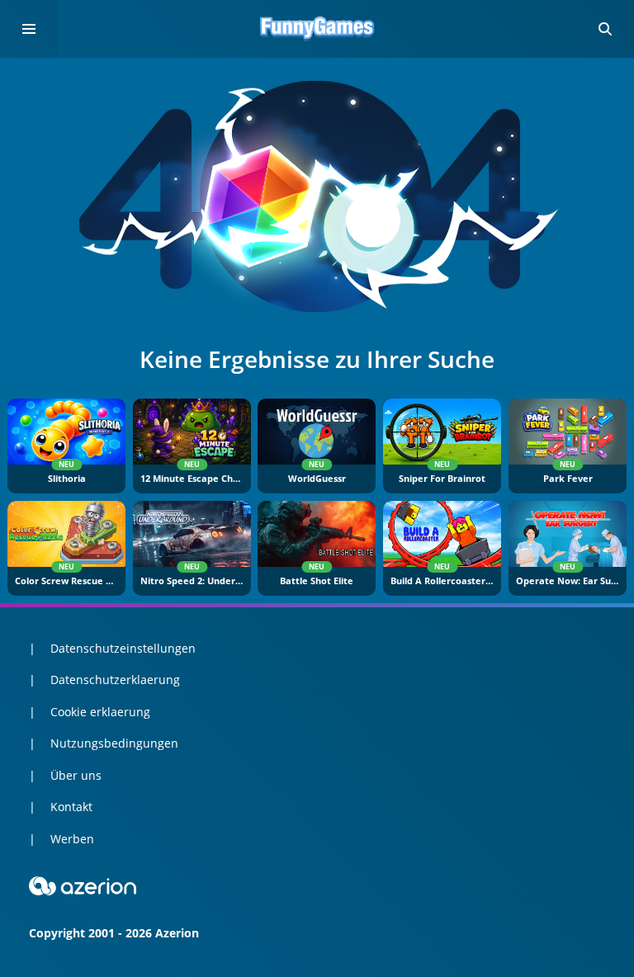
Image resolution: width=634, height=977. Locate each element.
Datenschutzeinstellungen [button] (123, 648)
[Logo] (317, 29)
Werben (72, 839)
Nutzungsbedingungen (114, 743)
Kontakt (71, 806)
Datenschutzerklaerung (115, 679)
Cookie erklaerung (100, 712)
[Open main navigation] (29, 29)
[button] (605, 29)
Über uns (76, 775)
